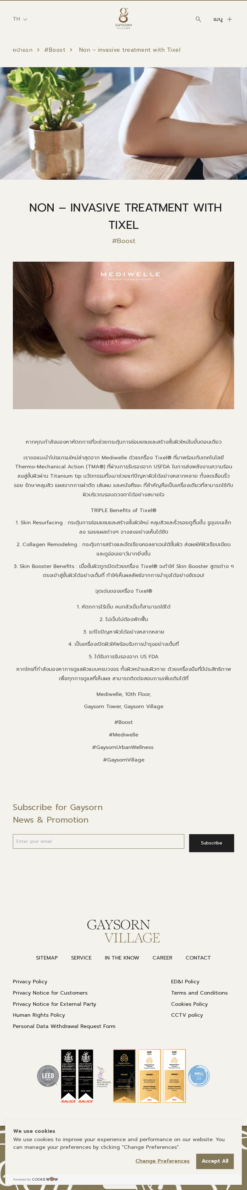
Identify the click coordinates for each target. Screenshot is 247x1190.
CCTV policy (187, 1015)
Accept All (215, 1161)
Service (81, 958)
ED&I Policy (185, 982)
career (162, 958)
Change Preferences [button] (162, 1161)
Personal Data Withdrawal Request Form (64, 1026)
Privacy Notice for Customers (50, 993)
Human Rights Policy (39, 1015)
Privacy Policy (30, 982)
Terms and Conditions (199, 993)
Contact (198, 958)
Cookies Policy (189, 1004)
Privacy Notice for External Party (54, 1004)
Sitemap (47, 958)
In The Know (122, 958)
